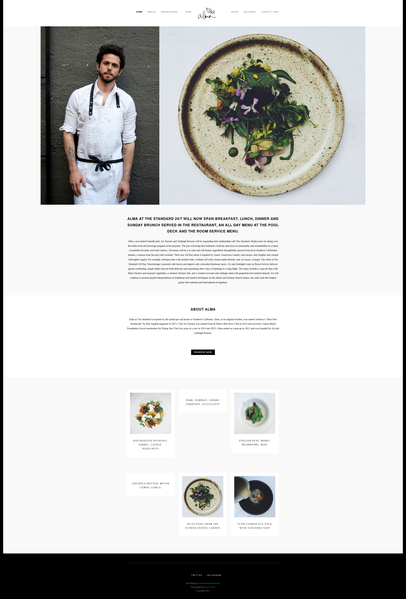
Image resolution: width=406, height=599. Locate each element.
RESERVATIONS (169, 11)
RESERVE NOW (203, 352)
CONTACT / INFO (270, 11)
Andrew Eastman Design (209, 583)
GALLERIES (250, 11)
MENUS (152, 11)
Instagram (214, 575)
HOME (139, 11)
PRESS (234, 11)
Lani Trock (210, 587)
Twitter (196, 575)
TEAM (188, 11)
